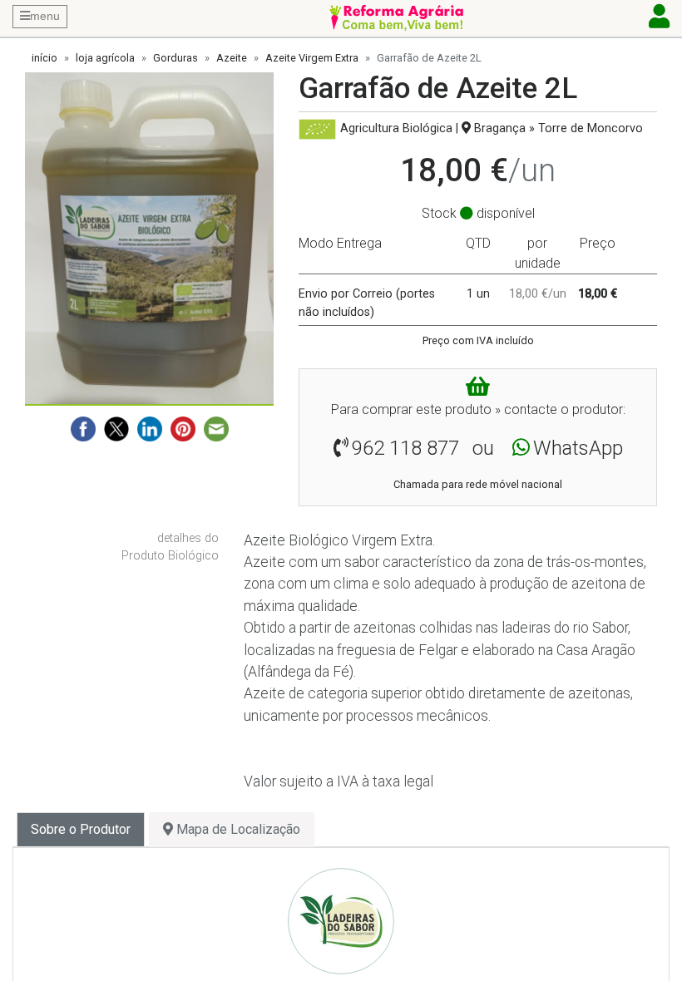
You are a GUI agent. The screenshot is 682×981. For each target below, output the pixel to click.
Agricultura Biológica (396, 128)
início (44, 58)
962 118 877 (405, 448)
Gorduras (175, 58)
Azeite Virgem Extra (311, 58)
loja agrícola (105, 58)
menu (45, 15)
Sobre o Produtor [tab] (81, 829)
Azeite (231, 58)
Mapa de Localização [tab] (236, 829)
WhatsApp (578, 448)
